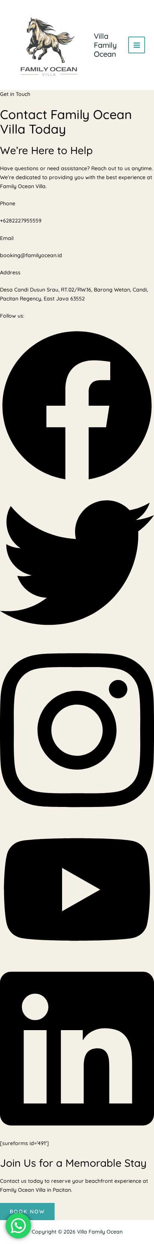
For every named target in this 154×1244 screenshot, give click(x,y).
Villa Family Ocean (105, 45)
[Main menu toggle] (136, 45)
